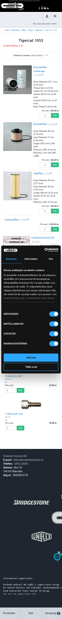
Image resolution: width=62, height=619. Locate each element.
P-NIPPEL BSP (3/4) (14, 414)
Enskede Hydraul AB (15, 456)
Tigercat (38, 30)
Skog (30, 30)
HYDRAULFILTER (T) (42, 237)
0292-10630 (21, 463)
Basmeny (16, 30)
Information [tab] (31, 258)
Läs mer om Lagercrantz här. (20, 594)
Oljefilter (38, 173)
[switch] (53, 323)
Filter (24, 30)
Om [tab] (51, 258)
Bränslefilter (40, 124)
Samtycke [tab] (11, 258)
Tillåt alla (31, 357)
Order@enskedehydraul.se (28, 460)
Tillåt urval (31, 366)
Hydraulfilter (12, 219)
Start (7, 30)
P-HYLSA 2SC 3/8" (13, 376)
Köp (55, 115)
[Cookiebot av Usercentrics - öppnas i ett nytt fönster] (44, 250)
